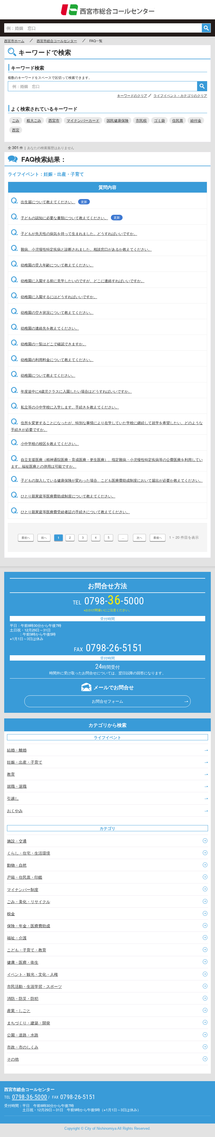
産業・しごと (19, 1010)
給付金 (195, 120)
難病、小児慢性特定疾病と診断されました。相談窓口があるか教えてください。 (81, 249)
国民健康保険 (117, 120)
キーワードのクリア (132, 95)
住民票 (177, 120)
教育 (11, 774)
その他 (13, 1059)
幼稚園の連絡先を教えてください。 (45, 328)
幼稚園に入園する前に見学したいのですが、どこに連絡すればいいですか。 (77, 280)
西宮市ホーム (14, 40)
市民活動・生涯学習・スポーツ (34, 986)
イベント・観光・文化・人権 (32, 974)
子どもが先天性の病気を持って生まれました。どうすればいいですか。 (74, 233)
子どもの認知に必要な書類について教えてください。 (65, 217)
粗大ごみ (34, 120)
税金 (11, 913)
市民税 (141, 120)
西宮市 (53, 120)
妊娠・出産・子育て (24, 762)
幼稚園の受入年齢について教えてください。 (52, 265)
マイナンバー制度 (22, 889)
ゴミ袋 (159, 120)
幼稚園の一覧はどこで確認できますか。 (48, 343)
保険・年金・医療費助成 (28, 925)
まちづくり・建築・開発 (28, 1023)
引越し (13, 798)
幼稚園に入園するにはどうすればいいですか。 (54, 296)
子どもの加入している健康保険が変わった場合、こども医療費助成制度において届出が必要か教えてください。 (107, 480)
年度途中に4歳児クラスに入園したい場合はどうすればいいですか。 (71, 391)
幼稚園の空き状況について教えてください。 (52, 312)
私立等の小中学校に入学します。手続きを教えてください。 (65, 407)
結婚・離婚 (17, 750)
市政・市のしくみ (22, 1047)
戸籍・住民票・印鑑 (24, 877)
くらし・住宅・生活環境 (28, 853)
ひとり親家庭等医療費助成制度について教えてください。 (63, 496)
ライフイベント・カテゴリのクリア (180, 95)
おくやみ (15, 810)
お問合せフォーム (107, 701)
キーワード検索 (27, 67)
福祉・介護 (17, 937)
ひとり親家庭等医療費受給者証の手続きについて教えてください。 (70, 511)
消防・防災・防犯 (22, 998)
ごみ (15, 120)
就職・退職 (17, 786)
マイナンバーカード (83, 120)
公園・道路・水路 (22, 1035)
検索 (206, 28)
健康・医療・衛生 (22, 962)
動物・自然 (17, 865)
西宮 (15, 130)
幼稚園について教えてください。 (43, 375)
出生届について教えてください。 (49, 201)
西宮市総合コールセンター (108, 10)
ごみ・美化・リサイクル (28, 901)
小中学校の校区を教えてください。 (45, 443)
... (123, 537)
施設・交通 (17, 841)
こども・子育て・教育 (26, 950)
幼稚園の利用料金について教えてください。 (52, 359)
